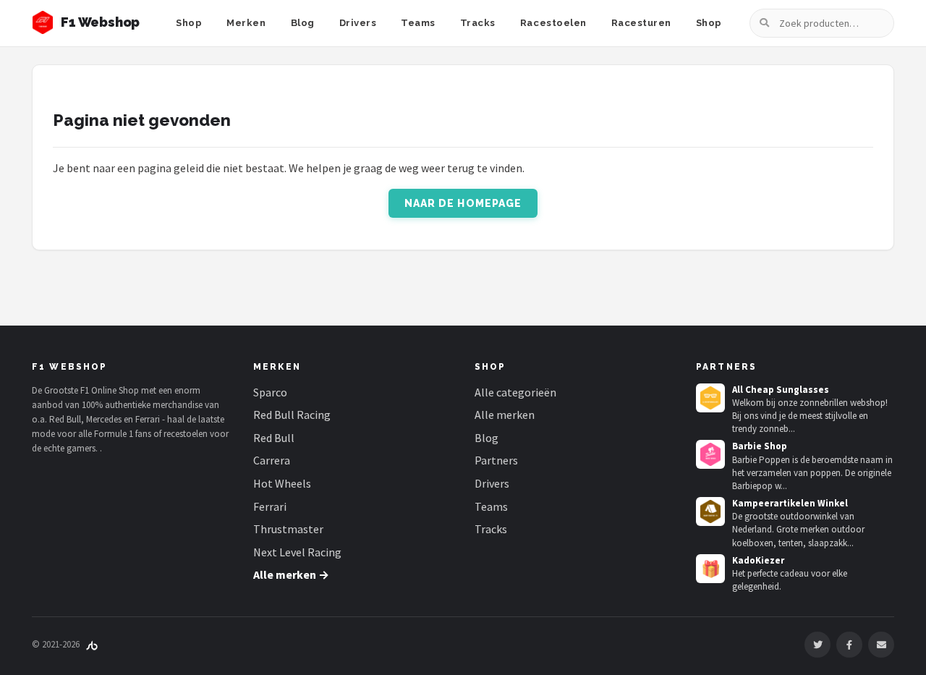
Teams (418, 22)
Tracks (478, 22)
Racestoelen (553, 22)
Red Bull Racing (292, 414)
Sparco (270, 392)
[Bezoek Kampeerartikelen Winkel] (710, 511)
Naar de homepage (463, 203)
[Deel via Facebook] (849, 645)
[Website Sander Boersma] (92, 644)
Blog (303, 22)
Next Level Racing (297, 552)
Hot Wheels (282, 483)
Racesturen (641, 22)
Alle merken (505, 414)
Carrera (271, 460)
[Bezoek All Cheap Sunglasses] (710, 397)
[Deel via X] (817, 645)
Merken (246, 22)
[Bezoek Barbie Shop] (710, 454)
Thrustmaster (288, 529)
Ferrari (269, 506)
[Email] (881, 645)
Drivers (358, 22)
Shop (189, 22)
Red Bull (273, 437)
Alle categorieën (515, 392)
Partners (496, 460)
